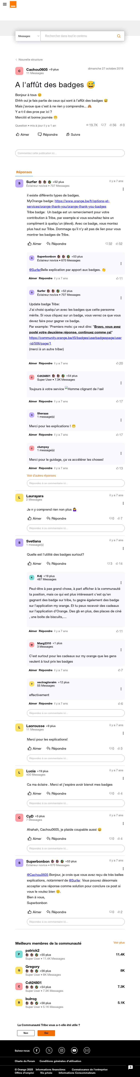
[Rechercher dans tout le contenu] (118, 36)
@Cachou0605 (37, 875)
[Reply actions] (121, 263)
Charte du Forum (25, 1061)
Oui (46, 1033)
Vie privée (46, 1072)
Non (26, 1033)
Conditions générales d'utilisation (60, 1061)
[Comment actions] (123, 189)
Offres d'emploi (24, 1072)
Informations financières (50, 1069)
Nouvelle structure (31, 59)
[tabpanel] (70, 552)
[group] (92, 125)
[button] (33, 278)
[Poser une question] (130, 1067)
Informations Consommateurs (77, 1072)
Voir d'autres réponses (41, 475)
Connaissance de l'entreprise (90, 1069)
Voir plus (119, 942)
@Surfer (35, 270)
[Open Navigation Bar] (6, 4)
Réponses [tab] (24, 172)
